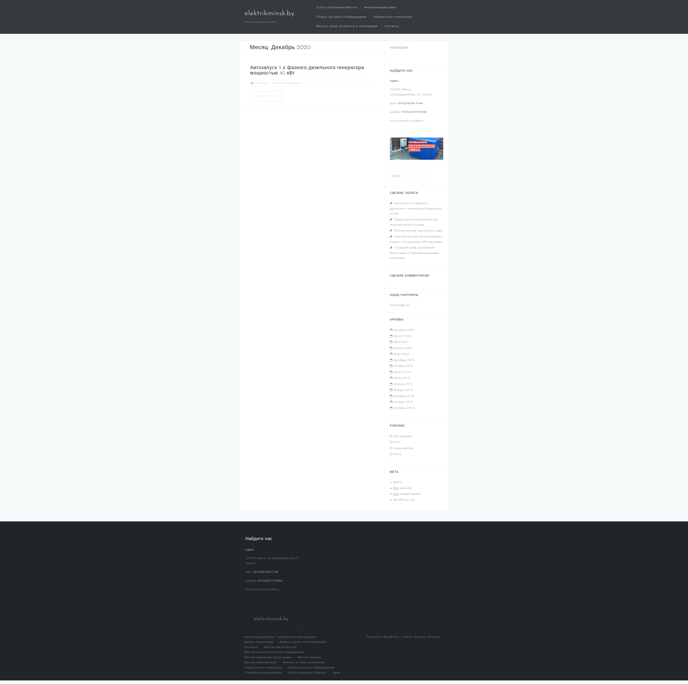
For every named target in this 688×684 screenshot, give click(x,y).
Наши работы (292, 83)
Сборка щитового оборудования (341, 16)
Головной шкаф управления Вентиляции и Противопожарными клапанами (414, 253)
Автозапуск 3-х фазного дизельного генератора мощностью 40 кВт (416, 208)
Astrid (418, 637)
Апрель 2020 (403, 348)
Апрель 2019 (403, 384)
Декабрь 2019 (404, 360)
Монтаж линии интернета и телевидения (274, 652)
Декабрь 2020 (404, 330)
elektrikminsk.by (269, 13)
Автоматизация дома (380, 7)
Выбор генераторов (259, 642)
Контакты (392, 26)
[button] (395, 148)
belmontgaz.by (400, 305)
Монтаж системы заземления (303, 662)
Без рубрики (403, 436)
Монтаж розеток (309, 657)
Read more (266, 96)
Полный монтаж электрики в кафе (418, 230)
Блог (280, 83)
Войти (397, 482)
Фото (398, 454)
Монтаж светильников (261, 662)
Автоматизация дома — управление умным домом (280, 637)
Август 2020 (402, 336)
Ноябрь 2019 (403, 366)
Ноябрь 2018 (403, 402)
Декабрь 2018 (404, 396)
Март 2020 (401, 354)
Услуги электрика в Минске (336, 7)
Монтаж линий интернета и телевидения (347, 26)
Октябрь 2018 (404, 408)
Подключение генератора (392, 16)
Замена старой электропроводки (303, 642)
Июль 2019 (402, 378)
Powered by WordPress (383, 637)
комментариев (407, 493)
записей (402, 488)
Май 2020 (401, 342)
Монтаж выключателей (280, 647)
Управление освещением (263, 672)
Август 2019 (402, 372)
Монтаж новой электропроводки (268, 657)
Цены (336, 672)
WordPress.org (403, 499)
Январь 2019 (403, 390)
